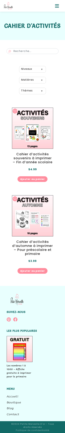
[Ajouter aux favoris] (15, 111)
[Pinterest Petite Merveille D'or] (10, 320)
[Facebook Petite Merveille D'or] (16, 320)
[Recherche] (10, 51)
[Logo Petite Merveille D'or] (8, 6)
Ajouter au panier (32, 179)
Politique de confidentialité (32, 430)
